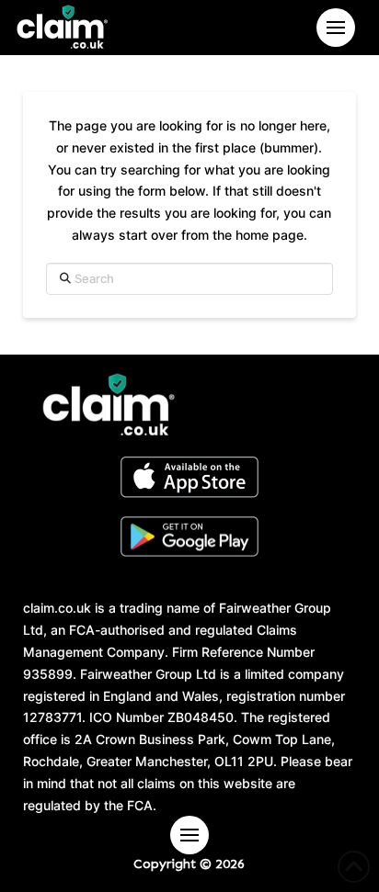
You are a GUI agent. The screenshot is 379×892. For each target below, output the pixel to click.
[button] (335, 27)
